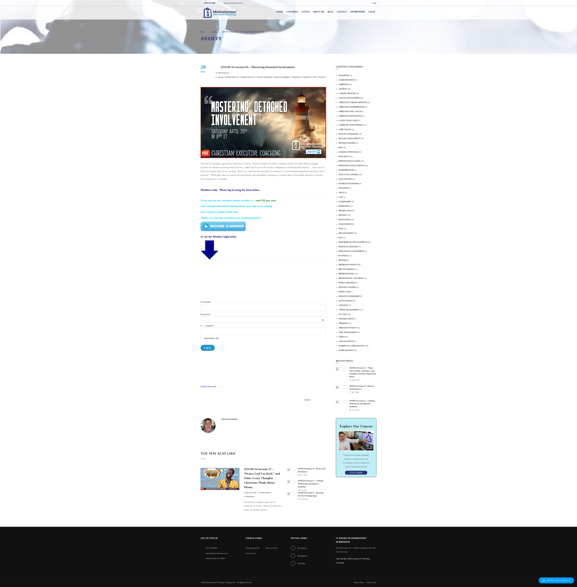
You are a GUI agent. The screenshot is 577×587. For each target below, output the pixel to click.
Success (343, 314)
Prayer (342, 260)
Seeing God (344, 292)
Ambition (343, 84)
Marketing (344, 206)
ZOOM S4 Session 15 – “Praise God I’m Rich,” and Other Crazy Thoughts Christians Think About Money (262, 478)
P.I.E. (341, 238)
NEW (315, 77)
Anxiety (221, 77)
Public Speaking (347, 283)
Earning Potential (348, 152)
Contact (342, 12)
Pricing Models (347, 269)
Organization (346, 233)
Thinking (343, 323)
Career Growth (347, 93)
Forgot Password (208, 386)
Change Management (350, 98)
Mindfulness (296, 77)
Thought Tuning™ (348, 328)
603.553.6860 (211, 548)
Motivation (250, 497)
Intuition (344, 188)
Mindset (343, 215)
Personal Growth (348, 247)
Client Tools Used (348, 120)
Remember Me (211, 338)
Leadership (344, 202)
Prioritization (346, 274)
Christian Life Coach (350, 111)
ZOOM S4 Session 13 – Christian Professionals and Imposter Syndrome (310, 484)
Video (342, 337)
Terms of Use (251, 553)
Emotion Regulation (264, 77)
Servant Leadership (349, 296)
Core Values (345, 129)
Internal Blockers (349, 184)
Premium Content (325, 77)
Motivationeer (223, 73)
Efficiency (344, 157)
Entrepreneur (346, 170)
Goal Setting (345, 179)
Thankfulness (346, 319)
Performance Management (353, 242)
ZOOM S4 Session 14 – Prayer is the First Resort (312, 470)
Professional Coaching (351, 278)
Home (279, 12)
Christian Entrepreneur (352, 107)
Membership (357, 12)
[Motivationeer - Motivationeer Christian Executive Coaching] (219, 13)
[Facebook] (318, 400)
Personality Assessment (351, 251)
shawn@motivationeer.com (233, 3)
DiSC (341, 147)
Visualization (346, 341)
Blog (331, 12)
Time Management (348, 332)
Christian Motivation (350, 116)
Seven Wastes (346, 301)
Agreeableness (347, 80)
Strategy (343, 305)
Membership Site (252, 548)
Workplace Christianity (352, 346)
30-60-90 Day (344, 75)
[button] (556, 580)
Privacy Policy (272, 548)
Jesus (341, 193)
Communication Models (351, 125)
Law (341, 197)
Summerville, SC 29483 (215, 558)
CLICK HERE (356, 472)
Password (205, 314)
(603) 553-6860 (209, 3)
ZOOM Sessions (346, 350)
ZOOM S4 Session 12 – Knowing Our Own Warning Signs (310, 494)
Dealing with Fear (232, 77)
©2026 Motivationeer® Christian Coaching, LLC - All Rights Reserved (226, 582)
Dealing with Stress (248, 77)
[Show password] (322, 319)
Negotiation (307, 77)
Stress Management (349, 310)
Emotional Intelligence (282, 77)
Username (206, 302)
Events (305, 12)
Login (374, 3)
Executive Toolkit (348, 175)
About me (318, 12)
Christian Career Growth (352, 102)
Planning (343, 256)
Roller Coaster (347, 287)
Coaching (292, 12)
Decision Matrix (347, 143)
